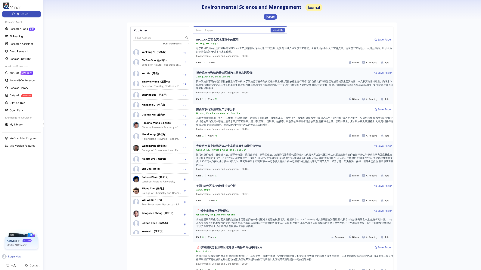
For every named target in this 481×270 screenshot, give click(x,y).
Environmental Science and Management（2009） (223, 92)
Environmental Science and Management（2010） (223, 169)
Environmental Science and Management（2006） (223, 56)
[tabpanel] (161, 131)
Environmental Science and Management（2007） (223, 194)
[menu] (21, 70)
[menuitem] (21, 14)
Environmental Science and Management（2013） (223, 129)
